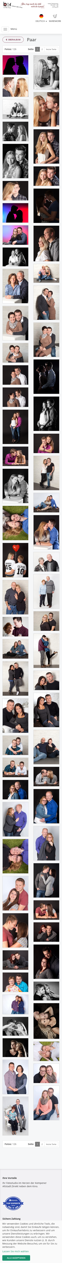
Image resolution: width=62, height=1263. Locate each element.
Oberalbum (14, 39)
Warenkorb (55, 21)
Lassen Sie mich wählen (15, 1251)
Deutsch (40, 21)
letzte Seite (51, 49)
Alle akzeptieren (16, 1258)
